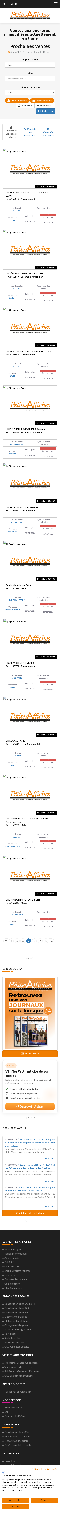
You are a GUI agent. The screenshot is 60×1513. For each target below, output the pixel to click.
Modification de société (17, 1436)
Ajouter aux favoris (18, 151)
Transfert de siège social (17, 1329)
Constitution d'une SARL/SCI (19, 1303)
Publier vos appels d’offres (18, 1391)
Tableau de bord (44, 100)
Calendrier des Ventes (48, 134)
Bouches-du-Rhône (14, 1416)
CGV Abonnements (14, 1287)
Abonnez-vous (31, 1053)
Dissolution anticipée (15, 1316)
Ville (30, 73)
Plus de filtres (46, 105)
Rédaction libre (12, 1338)
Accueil (14, 52)
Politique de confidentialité (44, 1469)
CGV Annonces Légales (16, 1346)
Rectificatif (10, 1333)
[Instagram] (16, 4)
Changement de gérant (16, 1325)
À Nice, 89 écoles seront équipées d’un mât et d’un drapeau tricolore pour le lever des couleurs (30, 1142)
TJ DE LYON (17, 211)
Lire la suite (49, 1158)
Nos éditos (10, 1460)
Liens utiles (10, 1275)
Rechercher (47, 111)
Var (6, 1411)
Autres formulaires (14, 1342)
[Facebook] (8, 4)
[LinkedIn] (12, 4)
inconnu (16, 837)
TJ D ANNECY (17, 915)
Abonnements (11, 1257)
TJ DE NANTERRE (17, 600)
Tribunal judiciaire (30, 86)
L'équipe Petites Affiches (17, 1270)
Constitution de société (16, 1432)
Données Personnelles (16, 1279)
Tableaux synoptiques (16, 1253)
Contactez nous (12, 1266)
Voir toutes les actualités (31, 1213)
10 (46, 940)
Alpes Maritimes (13, 1407)
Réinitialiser (26, 105)
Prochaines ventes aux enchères (11, 133)
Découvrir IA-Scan (31, 1106)
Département (30, 59)
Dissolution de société (16, 1440)
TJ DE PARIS (16, 678)
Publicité (9, 1262)
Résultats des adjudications (29, 132)
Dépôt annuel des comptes (18, 1445)
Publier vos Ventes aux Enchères (21, 1371)
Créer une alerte (18, 100)
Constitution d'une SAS (16, 1308)
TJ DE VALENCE (17, 522)
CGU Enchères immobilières (19, 1375)
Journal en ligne (12, 1249)
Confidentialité (12, 1283)
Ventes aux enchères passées (19, 1367)
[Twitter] (4, 4)
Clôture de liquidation (16, 1320)
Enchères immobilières (36, 52)
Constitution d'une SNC (16, 1312)
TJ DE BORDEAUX (17, 444)
